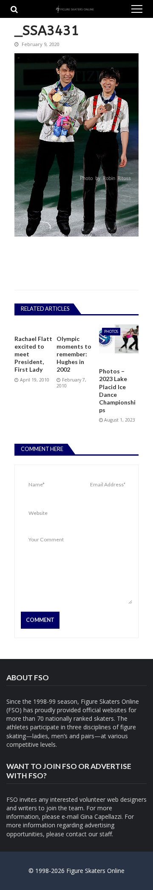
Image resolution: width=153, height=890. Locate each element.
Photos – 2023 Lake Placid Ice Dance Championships (117, 390)
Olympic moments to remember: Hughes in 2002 (74, 354)
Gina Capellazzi (101, 816)
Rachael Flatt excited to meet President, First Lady (33, 354)
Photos (111, 331)
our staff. (100, 834)
